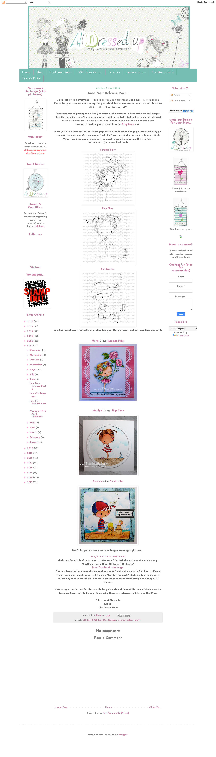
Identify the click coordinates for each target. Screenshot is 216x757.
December (36, 350)
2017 (30, 463)
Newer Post (61, 707)
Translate (183, 336)
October (35, 360)
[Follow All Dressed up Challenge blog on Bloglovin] (181, 112)
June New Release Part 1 (37, 404)
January (35, 442)
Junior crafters (136, 72)
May (33, 423)
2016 (30, 468)
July (32, 374)
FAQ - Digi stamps (89, 72)
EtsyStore (128, 124)
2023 (30, 336)
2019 (30, 453)
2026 (30, 321)
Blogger (123, 735)
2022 (30, 341)
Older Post (155, 707)
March (34, 432)
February (35, 437)
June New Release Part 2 (37, 386)
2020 (30, 448)
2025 (30, 326)
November (36, 355)
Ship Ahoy (108, 208)
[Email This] (118, 615)
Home (26, 72)
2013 (30, 482)
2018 (30, 458)
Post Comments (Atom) (115, 713)
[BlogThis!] (120, 615)
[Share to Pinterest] (129, 615)
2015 (30, 473)
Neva (95, 341)
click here (39, 226)
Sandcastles (107, 269)
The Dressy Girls (163, 72)
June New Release (107, 620)
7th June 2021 (90, 620)
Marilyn (97, 410)
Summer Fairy (108, 150)
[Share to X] (123, 615)
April (33, 427)
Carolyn (97, 481)
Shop (39, 72)
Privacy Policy (31, 78)
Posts (176, 95)
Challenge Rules (60, 72)
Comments (179, 101)
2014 (30, 477)
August (34, 369)
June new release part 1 (129, 620)
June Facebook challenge (108, 567)
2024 (30, 331)
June (33, 379)
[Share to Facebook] (126, 615)
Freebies (114, 72)
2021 (30, 346)
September (36, 365)
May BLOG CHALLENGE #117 (108, 557)
